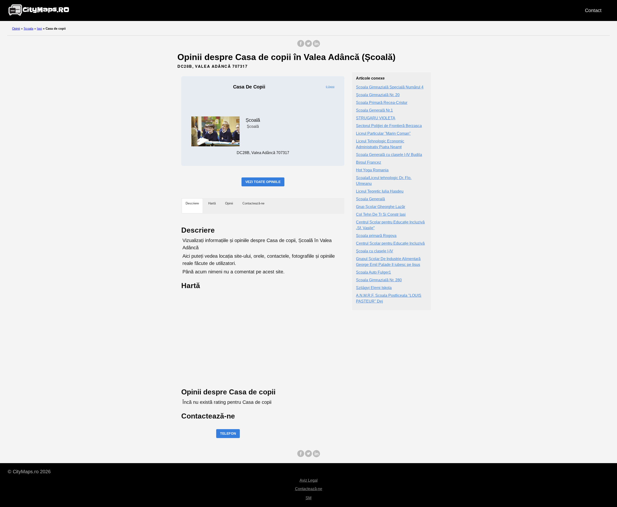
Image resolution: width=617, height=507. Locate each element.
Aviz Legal (309, 480)
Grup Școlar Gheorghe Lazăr (380, 207)
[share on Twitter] (308, 46)
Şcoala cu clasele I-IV (374, 251)
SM (308, 498)
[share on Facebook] (301, 46)
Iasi (39, 28)
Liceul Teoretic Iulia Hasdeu (379, 191)
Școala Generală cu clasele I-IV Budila (389, 155)
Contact (593, 10)
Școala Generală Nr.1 (374, 110)
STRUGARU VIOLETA (375, 118)
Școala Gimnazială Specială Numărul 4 (389, 87)
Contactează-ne (308, 489)
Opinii (16, 28)
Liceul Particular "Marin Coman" (383, 133)
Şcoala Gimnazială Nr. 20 (378, 95)
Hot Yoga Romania (372, 170)
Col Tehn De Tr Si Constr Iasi (381, 214)
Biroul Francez (368, 162)
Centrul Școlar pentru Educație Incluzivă (390, 243)
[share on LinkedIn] (316, 46)
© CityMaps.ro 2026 (29, 471)
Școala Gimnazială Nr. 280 (379, 280)
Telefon (228, 433)
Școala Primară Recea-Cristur (381, 103)
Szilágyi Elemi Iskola (374, 288)
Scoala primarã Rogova (376, 236)
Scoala (28, 28)
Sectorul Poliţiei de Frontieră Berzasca (389, 126)
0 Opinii (330, 86)
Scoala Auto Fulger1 (373, 272)
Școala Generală (370, 199)
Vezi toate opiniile (263, 182)
